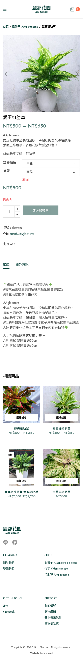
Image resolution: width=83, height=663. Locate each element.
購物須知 (50, 612)
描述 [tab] (6, 264)
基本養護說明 (53, 617)
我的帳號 (50, 606)
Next (74, 74)
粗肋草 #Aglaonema (25, 27)
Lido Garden (41, 647)
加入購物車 (40, 210)
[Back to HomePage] (41, 9)
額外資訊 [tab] (22, 264)
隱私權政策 (52, 623)
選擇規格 (21, 417)
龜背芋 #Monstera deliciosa (61, 563)
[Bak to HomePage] (12, 530)
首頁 (6, 27)
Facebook (9, 612)
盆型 (6, 171)
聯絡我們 (8, 569)
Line (5, 606)
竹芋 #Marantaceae (56, 569)
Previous (9, 74)
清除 (25, 179)
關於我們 (8, 563)
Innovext (48, 653)
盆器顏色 (9, 162)
